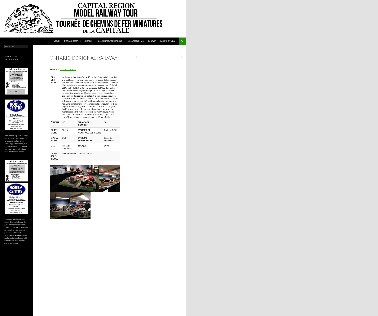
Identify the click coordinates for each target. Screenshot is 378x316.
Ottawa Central (68, 69)
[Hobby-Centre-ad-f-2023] (16, 198)
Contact (152, 41)
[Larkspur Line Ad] (16, 81)
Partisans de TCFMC (72, 41)
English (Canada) (10, 56)
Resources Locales (136, 41)
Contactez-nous (15, 235)
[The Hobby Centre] (16, 115)
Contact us (22, 146)
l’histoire (88, 41)
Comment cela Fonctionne (110, 41)
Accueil (57, 41)
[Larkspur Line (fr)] (16, 170)
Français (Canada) (167, 41)
